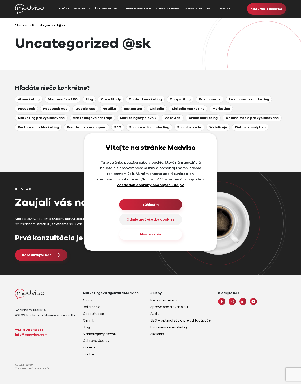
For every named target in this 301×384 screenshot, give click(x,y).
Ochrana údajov (96, 341)
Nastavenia (150, 234)
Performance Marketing (38, 127)
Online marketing (203, 118)
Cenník (88, 320)
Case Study (111, 99)
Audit (154, 314)
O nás (87, 300)
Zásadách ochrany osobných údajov (150, 185)
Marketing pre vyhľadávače (41, 118)
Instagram (133, 108)
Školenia (157, 334)
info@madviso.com (31, 334)
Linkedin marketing (188, 108)
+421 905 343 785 (29, 329)
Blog (211, 8)
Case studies (193, 8)
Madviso (22, 25)
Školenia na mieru (107, 8)
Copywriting (180, 99)
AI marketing (29, 99)
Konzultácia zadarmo (266, 9)
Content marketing (145, 99)
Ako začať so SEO (63, 99)
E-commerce (210, 99)
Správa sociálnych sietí (169, 307)
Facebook (26, 108)
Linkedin (157, 108)
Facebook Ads (55, 108)
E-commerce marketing (249, 99)
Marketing (221, 108)
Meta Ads (172, 118)
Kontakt (225, 8)
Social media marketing (149, 127)
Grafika (109, 108)
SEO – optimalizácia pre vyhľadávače (180, 320)
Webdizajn (218, 127)
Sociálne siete (189, 127)
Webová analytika (250, 127)
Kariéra (89, 347)
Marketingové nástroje (92, 118)
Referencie (82, 8)
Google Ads (85, 108)
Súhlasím (150, 204)
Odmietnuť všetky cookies (150, 219)
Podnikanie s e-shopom (86, 127)
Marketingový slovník (138, 118)
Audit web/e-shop (138, 8)
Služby (64, 8)
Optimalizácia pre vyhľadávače (252, 118)
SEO (117, 127)
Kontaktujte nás (37, 255)
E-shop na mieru (167, 8)
